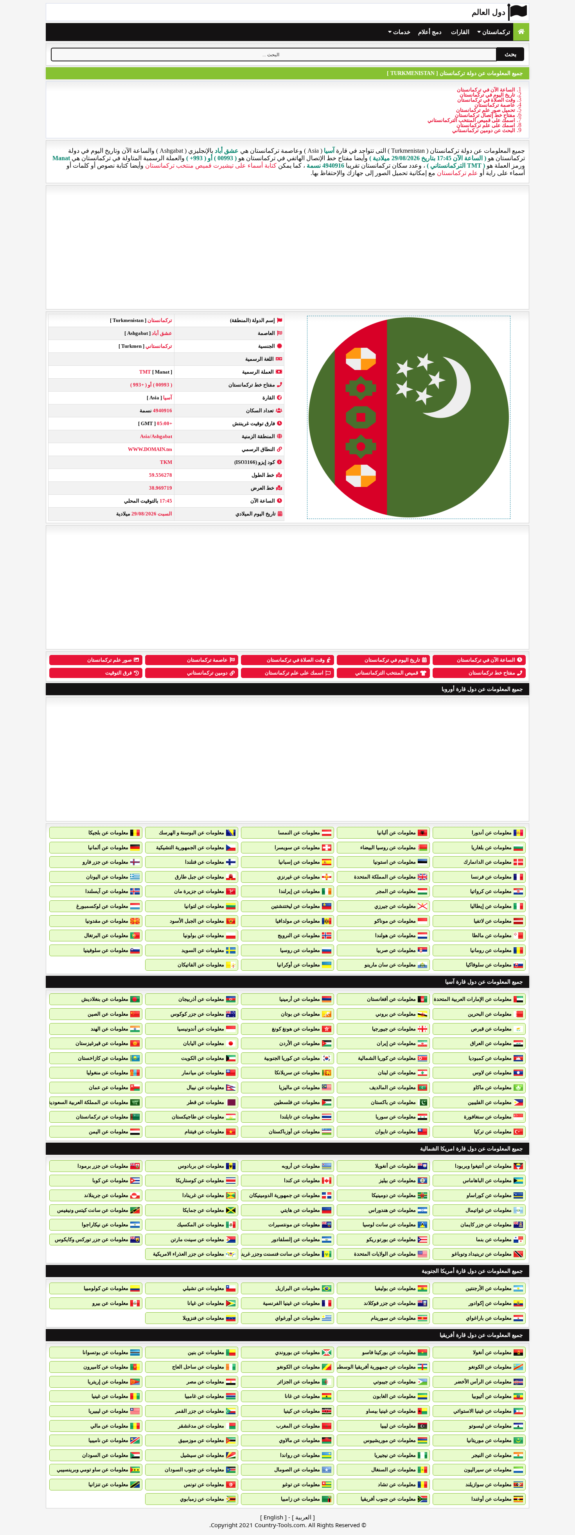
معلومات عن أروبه (301, 1166)
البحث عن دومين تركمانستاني (483, 130)
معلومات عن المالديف (392, 1087)
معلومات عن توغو (301, 1484)
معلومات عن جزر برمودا (102, 1166)
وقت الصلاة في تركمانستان (486, 100)
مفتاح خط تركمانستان (492, 673)
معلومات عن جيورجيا (394, 1029)
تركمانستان (495, 32)
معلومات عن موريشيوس (389, 1440)
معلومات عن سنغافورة (488, 1117)
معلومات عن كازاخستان (103, 1058)
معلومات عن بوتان (300, 1014)
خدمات (401, 32)
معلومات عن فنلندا (204, 862)
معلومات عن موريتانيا (489, 1440)
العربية (303, 1517)
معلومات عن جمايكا (203, 1210)
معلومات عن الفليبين (490, 1102)
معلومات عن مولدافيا (297, 921)
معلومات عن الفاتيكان (201, 965)
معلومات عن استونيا (394, 862)
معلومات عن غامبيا (204, 1396)
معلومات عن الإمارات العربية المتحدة (473, 999)
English (273, 1517)
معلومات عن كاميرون (105, 1367)
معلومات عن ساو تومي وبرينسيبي (92, 1469)
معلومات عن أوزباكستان (294, 1131)
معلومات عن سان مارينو (390, 965)
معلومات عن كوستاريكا (200, 1180)
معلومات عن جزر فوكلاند (390, 1303)
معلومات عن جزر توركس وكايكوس (91, 1239)
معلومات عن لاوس (492, 1072)
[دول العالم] (521, 32)
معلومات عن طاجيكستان (198, 1117)
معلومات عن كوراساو (489, 1195)
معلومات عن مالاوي (299, 1440)
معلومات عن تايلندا (300, 1117)
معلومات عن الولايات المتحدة (385, 1254)
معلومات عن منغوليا (107, 1072)
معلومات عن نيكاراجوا (105, 1224)
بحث (510, 54)
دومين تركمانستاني (207, 673)
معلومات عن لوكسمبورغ (102, 906)
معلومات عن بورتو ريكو (391, 1239)
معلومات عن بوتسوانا (105, 1352)
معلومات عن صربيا (396, 950)
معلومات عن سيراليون (488, 1469)
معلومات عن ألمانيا (108, 847)
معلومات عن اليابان (203, 1043)
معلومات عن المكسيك (200, 1224)
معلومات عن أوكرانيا (298, 965)
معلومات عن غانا (302, 1396)
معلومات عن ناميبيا (108, 1440)
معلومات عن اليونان (107, 877)
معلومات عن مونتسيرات (294, 1224)
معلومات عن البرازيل (297, 1288)
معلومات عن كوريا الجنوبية (292, 1058)
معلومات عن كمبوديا (490, 1058)
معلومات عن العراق (491, 1043)
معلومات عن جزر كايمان (486, 1224)
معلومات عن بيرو (110, 1303)
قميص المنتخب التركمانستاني (386, 673)
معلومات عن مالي (109, 1426)
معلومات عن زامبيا (300, 1499)
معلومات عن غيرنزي (298, 877)
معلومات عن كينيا (302, 1411)
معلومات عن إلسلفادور (295, 1239)
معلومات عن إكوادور (490, 1303)
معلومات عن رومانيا (491, 950)
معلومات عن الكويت (202, 1058)
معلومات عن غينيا (110, 1396)
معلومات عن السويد (202, 950)
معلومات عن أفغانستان (391, 999)
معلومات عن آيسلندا (106, 891)
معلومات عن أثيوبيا (492, 1396)
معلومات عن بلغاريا (491, 847)
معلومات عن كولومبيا (106, 1288)
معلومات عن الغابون (394, 1396)
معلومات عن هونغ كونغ (296, 1029)
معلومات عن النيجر (492, 1455)
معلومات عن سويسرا (297, 847)
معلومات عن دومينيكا (394, 1195)
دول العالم (488, 12)
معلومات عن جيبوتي (394, 1382)
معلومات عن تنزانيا (108, 1484)
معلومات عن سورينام (393, 1318)
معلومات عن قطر (205, 1102)
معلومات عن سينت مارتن (197, 1239)
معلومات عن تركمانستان (102, 1117)
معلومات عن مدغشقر (201, 1426)
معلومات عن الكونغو (490, 1367)
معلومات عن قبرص (491, 1029)
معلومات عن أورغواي (297, 1318)
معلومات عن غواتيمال (488, 1210)
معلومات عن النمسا (299, 832)
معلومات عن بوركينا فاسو (389, 1352)
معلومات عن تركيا (493, 1131)
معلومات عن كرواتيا (491, 891)
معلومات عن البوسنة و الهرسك (191, 832)
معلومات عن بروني (396, 1014)
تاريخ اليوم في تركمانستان (487, 95)
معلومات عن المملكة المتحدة (385, 877)
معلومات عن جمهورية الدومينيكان (284, 1195)
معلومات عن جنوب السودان (194, 1469)
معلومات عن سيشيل (202, 1455)
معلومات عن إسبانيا (299, 862)
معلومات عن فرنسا (491, 877)
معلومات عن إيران (396, 1043)
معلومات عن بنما (494, 1239)
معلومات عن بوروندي (297, 1352)
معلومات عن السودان (105, 1455)
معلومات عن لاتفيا (493, 921)
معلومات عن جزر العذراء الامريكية (188, 1254)
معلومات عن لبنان (397, 1072)
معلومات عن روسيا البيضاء (388, 847)
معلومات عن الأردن (299, 1043)
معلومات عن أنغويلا (395, 1166)
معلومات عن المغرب (298, 1426)
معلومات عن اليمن (108, 1131)
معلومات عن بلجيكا (108, 832)
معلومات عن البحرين (490, 1014)
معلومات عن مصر (205, 1382)
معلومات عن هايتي (300, 1210)
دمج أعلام (430, 32)
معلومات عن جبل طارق (199, 877)
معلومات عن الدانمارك (488, 862)
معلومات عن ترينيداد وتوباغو (482, 1254)
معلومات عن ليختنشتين (295, 906)
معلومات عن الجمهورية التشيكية (190, 847)
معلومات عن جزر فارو (105, 862)
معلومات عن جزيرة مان (199, 891)
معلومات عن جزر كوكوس (197, 1014)
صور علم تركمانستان (109, 660)
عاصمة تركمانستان (494, 105)
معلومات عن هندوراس (392, 1210)
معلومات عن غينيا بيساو (391, 1411)
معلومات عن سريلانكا (297, 1072)
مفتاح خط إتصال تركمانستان (485, 115)
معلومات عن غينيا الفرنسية (291, 1303)
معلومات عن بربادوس (201, 1166)
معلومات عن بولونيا (203, 935)
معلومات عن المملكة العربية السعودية (88, 1102)
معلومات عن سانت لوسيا (389, 1224)
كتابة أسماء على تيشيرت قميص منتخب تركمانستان (211, 165)
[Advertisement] (287, 247)
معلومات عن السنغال (393, 1469)
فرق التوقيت (118, 673)
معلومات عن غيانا (205, 1303)
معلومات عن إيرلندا (299, 891)
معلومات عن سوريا (396, 1117)
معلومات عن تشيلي (203, 1288)
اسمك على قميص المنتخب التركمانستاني (471, 120)
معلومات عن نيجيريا (395, 1455)
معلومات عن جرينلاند (106, 1195)
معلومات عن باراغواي (489, 1318)
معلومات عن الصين (108, 1014)
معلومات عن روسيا (300, 950)
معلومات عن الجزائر (298, 1382)
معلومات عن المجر (396, 891)
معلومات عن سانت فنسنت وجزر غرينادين (276, 1254)
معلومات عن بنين (206, 1352)
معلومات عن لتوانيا (204, 906)
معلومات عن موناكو (395, 921)
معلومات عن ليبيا (398, 1426)
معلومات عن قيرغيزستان (101, 1043)
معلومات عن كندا (302, 1180)
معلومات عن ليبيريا (108, 1411)
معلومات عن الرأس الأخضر (483, 1382)
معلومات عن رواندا (300, 1455)
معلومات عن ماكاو (492, 1087)
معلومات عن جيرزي (395, 906)
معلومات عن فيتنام (204, 1131)
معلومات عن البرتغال (106, 935)
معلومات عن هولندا (395, 935)
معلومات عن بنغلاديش (104, 999)
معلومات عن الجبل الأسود (197, 921)
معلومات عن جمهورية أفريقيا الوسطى (375, 1367)
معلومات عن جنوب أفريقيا (388, 1499)
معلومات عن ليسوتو (490, 1426)
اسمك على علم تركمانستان (485, 125)
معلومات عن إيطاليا (491, 906)
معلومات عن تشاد (397, 1484)
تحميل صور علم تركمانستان (485, 110)
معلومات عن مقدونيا (106, 921)
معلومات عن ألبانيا (396, 832)
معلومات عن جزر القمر (199, 1411)
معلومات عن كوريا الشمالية (387, 1058)
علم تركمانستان (457, 173)
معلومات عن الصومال (297, 1469)
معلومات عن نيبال (205, 1087)
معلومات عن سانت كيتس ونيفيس (92, 1210)
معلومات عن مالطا (492, 935)
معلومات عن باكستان (393, 1102)
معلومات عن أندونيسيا (200, 1029)
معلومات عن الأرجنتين (488, 1288)
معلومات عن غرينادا (203, 1195)
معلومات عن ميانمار (203, 1072)
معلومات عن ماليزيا (299, 1087)
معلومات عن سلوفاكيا (489, 965)
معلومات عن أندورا (492, 832)
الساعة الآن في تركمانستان (486, 90)
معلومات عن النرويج (299, 935)
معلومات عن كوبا (110, 1180)
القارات (460, 32)
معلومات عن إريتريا (108, 1382)
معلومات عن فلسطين (297, 1102)
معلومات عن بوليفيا (395, 1288)
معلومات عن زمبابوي (202, 1499)
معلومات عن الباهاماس (487, 1180)
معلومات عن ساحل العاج (198, 1367)
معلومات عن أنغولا (492, 1352)
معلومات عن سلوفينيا (105, 950)
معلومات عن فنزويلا (203, 1318)
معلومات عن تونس (204, 1484)
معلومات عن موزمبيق (201, 1440)
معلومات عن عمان (108, 1087)
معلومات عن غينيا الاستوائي (482, 1411)
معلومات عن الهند (109, 1029)
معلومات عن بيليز (397, 1180)
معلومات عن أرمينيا (299, 999)
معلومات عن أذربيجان (201, 999)
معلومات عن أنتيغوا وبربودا (483, 1166)
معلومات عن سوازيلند (488, 1484)
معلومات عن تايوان (395, 1131)
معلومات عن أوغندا (491, 1499)
